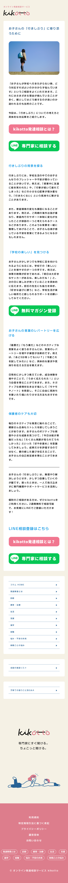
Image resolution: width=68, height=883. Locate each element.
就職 (17, 858)
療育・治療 (38, 852)
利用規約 (34, 817)
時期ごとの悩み (56, 858)
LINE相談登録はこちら (29, 528)
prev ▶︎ (39, 711)
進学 (6, 858)
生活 (52, 852)
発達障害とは (9, 852)
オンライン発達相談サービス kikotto (35, 871)
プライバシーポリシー (34, 829)
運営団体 (34, 835)
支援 (63, 852)
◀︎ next (29, 711)
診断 (24, 852)
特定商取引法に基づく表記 (34, 823)
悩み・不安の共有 (34, 858)
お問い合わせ (34, 840)
